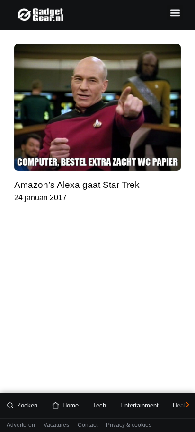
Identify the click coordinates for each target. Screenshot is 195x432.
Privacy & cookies (128, 425)
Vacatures (56, 425)
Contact (88, 425)
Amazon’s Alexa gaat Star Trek (77, 185)
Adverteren (21, 425)
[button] (175, 12)
